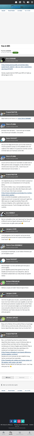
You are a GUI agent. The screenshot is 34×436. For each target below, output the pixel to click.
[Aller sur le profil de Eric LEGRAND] (3, 60)
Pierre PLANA (11, 124)
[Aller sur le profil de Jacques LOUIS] (3, 230)
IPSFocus (10, 424)
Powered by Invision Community (17, 428)
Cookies (31, 424)
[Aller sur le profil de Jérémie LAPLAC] (3, 319)
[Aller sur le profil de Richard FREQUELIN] (3, 282)
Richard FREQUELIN (12, 281)
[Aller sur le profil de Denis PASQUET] (3, 139)
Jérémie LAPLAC (12, 318)
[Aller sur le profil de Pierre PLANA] (3, 125)
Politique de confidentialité (21, 424)
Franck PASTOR (11, 112)
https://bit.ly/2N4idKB (24, 118)
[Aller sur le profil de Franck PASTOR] (3, 113)
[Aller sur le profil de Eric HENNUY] (3, 214)
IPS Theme (3, 424)
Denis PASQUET (11, 138)
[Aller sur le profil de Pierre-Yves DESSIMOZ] (3, 246)
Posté (12, 61)
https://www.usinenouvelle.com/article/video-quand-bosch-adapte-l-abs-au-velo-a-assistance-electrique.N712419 (16, 67)
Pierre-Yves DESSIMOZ (14, 245)
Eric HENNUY (10, 213)
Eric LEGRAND (7, 50)
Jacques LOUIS (11, 229)
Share (8, 377)
